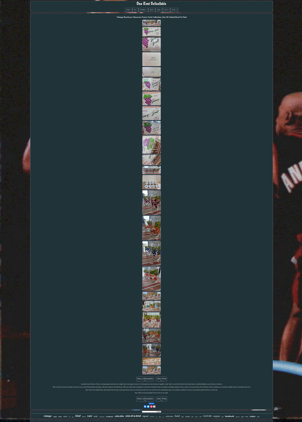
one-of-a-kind (133, 416)
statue (60, 416)
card (160, 416)
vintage (48, 416)
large (182, 416)
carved (152, 416)
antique (252, 416)
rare (89, 415)
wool (246, 416)
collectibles (102, 416)
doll (69, 416)
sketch (196, 416)
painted (237, 416)
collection (169, 416)
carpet (55, 416)
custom (207, 416)
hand (177, 416)
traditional (109, 416)
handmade (229, 416)
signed (145, 416)
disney (84, 416)
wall (200, 416)
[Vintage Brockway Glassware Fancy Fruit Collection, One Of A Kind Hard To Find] (151, 23)
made (65, 416)
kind (78, 415)
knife (96, 416)
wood (242, 416)
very (258, 416)
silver (222, 416)
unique (187, 416)
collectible (119, 416)
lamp (73, 416)
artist (156, 416)
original (216, 416)
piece (192, 416)
